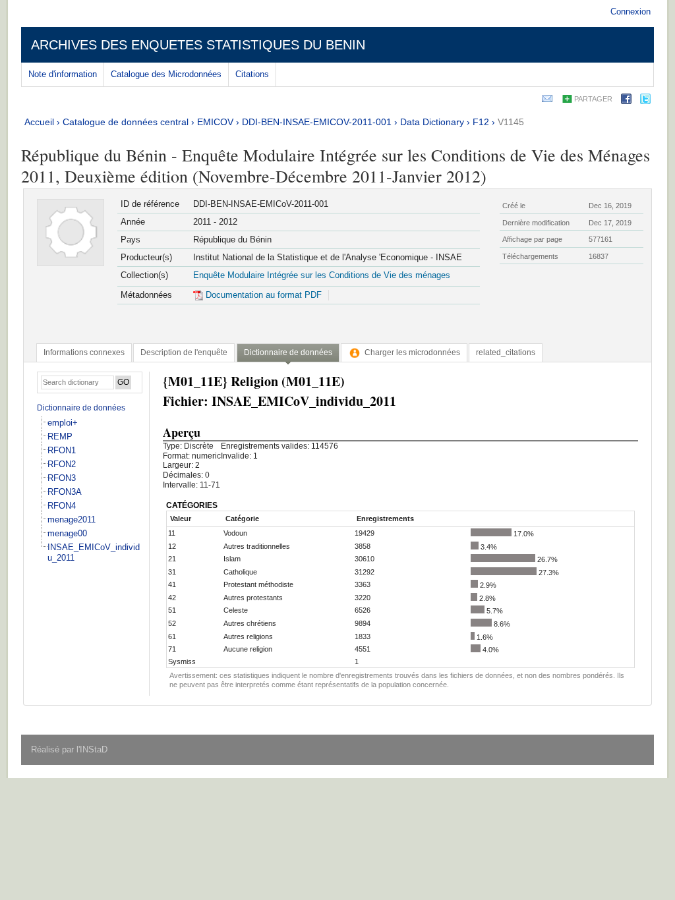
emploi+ (62, 423)
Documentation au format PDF (262, 295)
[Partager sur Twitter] (645, 101)
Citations (252, 74)
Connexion (630, 11)
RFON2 (61, 464)
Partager (593, 99)
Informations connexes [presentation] (84, 352)
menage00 (67, 533)
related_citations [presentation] (505, 352)
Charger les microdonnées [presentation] (412, 352)
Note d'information (62, 74)
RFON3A (64, 492)
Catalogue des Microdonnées (166, 74)
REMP (60, 436)
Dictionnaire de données (81, 407)
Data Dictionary (432, 122)
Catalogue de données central (126, 122)
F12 (481, 122)
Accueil (39, 122)
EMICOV (215, 122)
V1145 (511, 122)
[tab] (84, 352)
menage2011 (71, 519)
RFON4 (61, 506)
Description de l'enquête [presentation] (183, 352)
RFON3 (61, 478)
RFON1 (61, 450)
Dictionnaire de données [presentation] (288, 352)
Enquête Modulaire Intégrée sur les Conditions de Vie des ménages (321, 275)
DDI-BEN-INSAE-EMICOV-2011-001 (317, 122)
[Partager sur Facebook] (626, 101)
